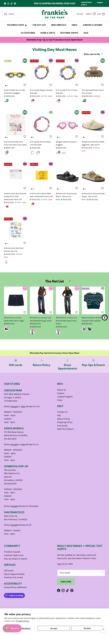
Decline (87, 628)
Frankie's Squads (12, 552)
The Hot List (54, 281)
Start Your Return (65, 429)
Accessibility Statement (15, 587)
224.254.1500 (10, 483)
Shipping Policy (64, 422)
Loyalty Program (65, 396)
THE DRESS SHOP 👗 (17, 25)
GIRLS (74, 25)
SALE (85, 32)
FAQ (59, 415)
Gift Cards (9, 570)
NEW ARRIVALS (58, 25)
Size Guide (62, 425)
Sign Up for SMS (65, 564)
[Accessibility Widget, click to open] (105, 318)
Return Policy (63, 419)
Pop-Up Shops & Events (15, 558)
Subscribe (66, 581)
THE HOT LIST (39, 25)
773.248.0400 (10, 401)
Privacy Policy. (23, 621)
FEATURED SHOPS (69, 32)
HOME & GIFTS (47, 32)
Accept (53, 628)
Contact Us (62, 412)
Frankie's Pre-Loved (13, 577)
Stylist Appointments (14, 574)
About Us (61, 390)
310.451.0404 (10, 439)
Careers (60, 393)
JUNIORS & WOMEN (92, 25)
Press (59, 400)
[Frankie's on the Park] (55, 14)
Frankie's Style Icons (14, 555)
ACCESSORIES (28, 32)
